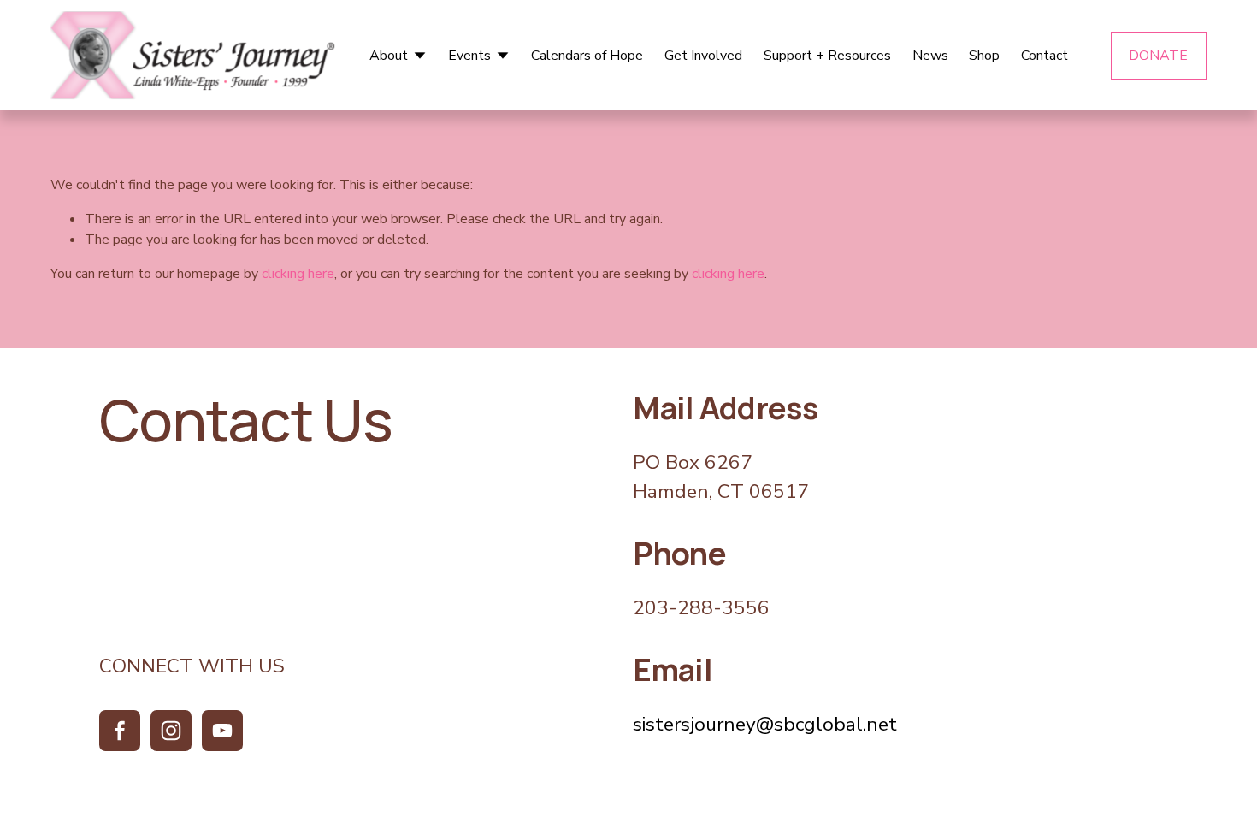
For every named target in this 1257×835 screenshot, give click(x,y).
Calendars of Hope (587, 55)
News (930, 55)
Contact (1044, 55)
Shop (984, 55)
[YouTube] (222, 730)
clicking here (298, 273)
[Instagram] (171, 730)
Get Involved (703, 55)
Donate (1158, 55)
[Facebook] (119, 730)
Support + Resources (827, 55)
